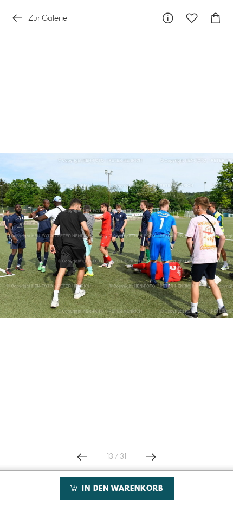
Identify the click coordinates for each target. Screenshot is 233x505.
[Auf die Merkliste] (191, 18)
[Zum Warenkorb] (215, 18)
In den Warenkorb (121, 489)
